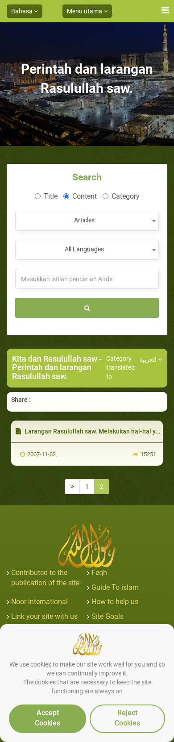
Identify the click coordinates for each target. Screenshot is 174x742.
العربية (148, 359)
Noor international (39, 601)
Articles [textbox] (84, 220)
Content (84, 196)
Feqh (99, 572)
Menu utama (85, 11)
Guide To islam (115, 587)
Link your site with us (44, 616)
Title (51, 196)
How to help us (114, 601)
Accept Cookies (47, 718)
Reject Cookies (127, 718)
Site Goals (107, 616)
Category (126, 196)
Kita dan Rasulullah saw (54, 358)
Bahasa (22, 11)
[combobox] (87, 221)
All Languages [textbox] (84, 249)
